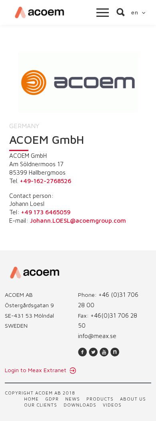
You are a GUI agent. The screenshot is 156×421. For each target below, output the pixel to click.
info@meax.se (97, 335)
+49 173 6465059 (45, 212)
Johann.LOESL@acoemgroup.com (78, 220)
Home (31, 398)
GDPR (52, 398)
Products (100, 398)
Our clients (40, 404)
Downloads (80, 404)
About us (133, 398)
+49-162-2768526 (45, 180)
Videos (112, 404)
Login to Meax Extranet (36, 370)
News (72, 398)
